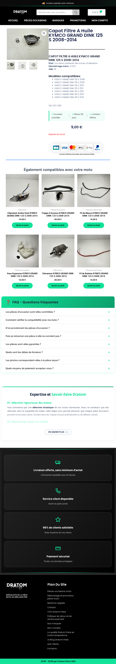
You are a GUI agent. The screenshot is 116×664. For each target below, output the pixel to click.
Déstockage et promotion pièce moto (60, 597)
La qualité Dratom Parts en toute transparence (60, 634)
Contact (51, 607)
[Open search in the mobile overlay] (58, 12)
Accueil (13, 20)
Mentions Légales (56, 603)
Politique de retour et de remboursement (59, 618)
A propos (52, 648)
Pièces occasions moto (59, 591)
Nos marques (54, 623)
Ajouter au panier (22, 225)
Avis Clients (53, 644)
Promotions (78, 20)
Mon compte (100, 20)
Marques (58, 20)
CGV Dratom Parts (56, 611)
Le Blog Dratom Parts (58, 639)
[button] (44, 33)
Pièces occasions (35, 20)
